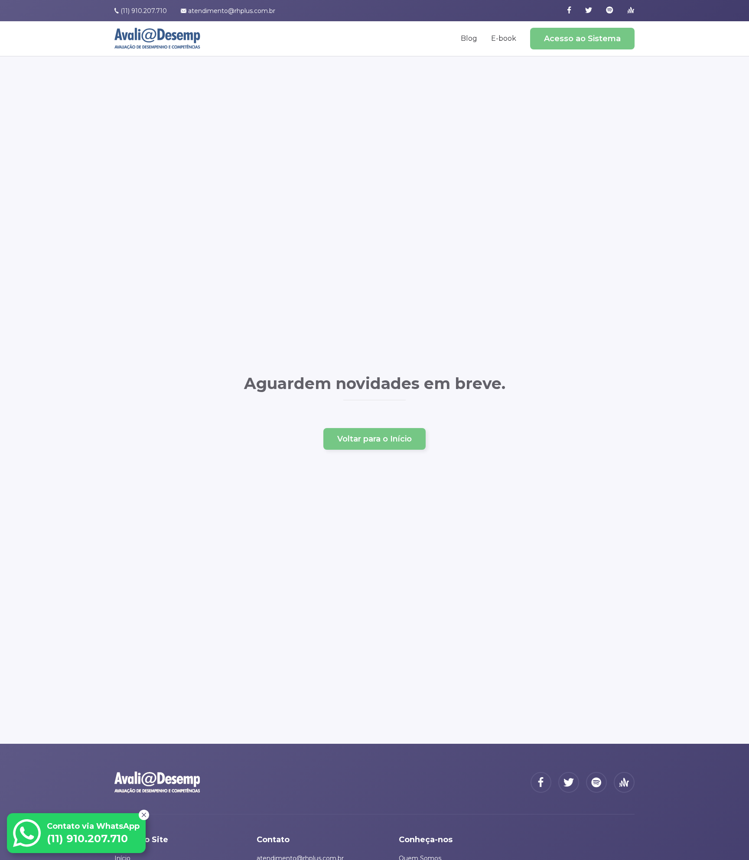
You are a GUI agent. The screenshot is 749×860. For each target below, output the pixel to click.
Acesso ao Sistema (582, 38)
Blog (469, 38)
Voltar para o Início (374, 439)
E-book (503, 38)
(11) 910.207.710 (143, 11)
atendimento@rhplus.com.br (231, 11)
